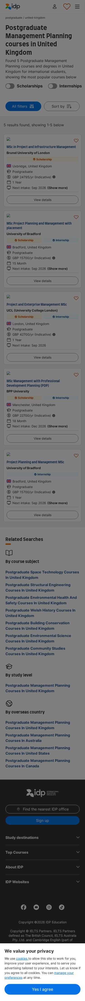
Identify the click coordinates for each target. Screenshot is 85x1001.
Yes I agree (42, 989)
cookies (22, 958)
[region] (42, 972)
